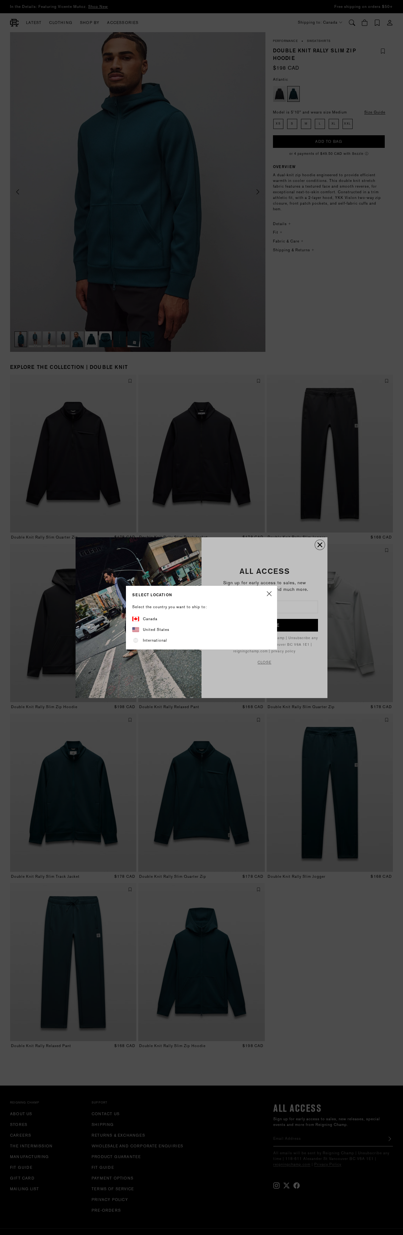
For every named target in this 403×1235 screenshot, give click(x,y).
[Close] (269, 594)
